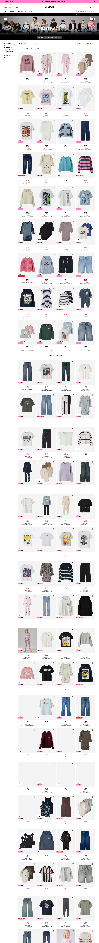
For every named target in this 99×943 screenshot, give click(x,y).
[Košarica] (94, 7)
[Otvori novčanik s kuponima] (79, 7)
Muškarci (11, 7)
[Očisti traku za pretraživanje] (93, 11)
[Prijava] (82, 7)
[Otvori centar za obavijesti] (86, 7)
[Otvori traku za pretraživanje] (76, 11)
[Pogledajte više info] (27, 81)
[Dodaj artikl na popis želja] (34, 54)
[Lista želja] (90, 7)
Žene (5, 7)
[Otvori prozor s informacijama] (94, 1)
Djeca (17, 7)
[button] (81, 44)
